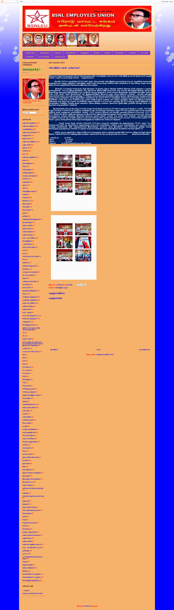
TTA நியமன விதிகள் (29, 392)
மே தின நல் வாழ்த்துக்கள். (30, 318)
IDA (24, 253)
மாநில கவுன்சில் (27, 541)
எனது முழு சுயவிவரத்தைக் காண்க (33, 593)
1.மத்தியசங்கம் (30, 53)
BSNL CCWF (27, 339)
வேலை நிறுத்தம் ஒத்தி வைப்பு (31, 580)
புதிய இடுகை (54, 349)
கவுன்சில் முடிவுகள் (28, 420)
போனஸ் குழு (26, 529)
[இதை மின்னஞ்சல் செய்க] (78, 285)
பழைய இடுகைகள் (144, 349)
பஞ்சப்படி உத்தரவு (27, 485)
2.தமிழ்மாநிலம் (45, 53)
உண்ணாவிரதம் (27, 169)
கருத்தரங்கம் (26, 182)
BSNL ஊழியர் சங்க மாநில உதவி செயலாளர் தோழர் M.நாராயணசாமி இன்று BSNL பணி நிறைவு (33, 343)
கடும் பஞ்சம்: (26, 411)
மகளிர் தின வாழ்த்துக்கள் (30, 297)
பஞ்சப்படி (25, 185)
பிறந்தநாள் (26, 504)
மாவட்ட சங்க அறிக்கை (29, 238)
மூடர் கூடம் (26, 554)
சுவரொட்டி (25, 445)
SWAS (25, 166)
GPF (24, 361)
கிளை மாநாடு (26, 423)
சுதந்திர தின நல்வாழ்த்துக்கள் (31, 219)
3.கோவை (57, 53)
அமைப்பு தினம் (27, 210)
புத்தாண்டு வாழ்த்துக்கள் (30, 291)
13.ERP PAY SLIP (59, 57)
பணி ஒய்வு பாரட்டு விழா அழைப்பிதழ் (33, 488)
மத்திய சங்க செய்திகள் (29, 132)
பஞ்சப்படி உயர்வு (27, 228)
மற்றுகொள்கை (27, 538)
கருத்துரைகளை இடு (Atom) (105, 354)
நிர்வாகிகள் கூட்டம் (28, 482)
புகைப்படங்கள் (27, 287)
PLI (24, 259)
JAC (24, 154)
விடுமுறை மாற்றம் (28, 565)
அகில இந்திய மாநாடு (61, 288)
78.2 (24, 336)
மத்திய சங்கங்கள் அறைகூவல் (31, 535)
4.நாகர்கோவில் (71, 53)
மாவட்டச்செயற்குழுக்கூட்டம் (31, 315)
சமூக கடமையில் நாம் (29, 438)
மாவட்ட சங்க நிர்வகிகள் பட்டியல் (32, 547)
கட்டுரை (25, 414)
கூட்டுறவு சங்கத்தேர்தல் (29, 429)
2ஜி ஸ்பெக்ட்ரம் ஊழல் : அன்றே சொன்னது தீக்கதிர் (31, 329)
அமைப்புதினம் (27, 398)
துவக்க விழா (26, 463)
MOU (24, 188)
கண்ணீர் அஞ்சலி (27, 173)
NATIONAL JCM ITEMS (31, 256)
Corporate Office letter (31, 352)
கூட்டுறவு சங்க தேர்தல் (29, 176)
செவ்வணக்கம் (27, 448)
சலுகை (25, 278)
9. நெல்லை (132, 53)
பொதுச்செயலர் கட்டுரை (29, 523)
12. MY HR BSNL (44, 57)
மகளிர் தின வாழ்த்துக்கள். (30, 300)
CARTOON (26, 348)
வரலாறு (25, 562)
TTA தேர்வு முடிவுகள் (29, 389)
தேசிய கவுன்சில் (27, 225)
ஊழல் (24, 213)
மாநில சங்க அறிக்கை (29, 126)
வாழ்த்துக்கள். (27, 322)
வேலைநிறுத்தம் (27, 241)
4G (24, 333)
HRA (24, 364)
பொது (24, 519)
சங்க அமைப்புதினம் (28, 435)
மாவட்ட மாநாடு (27, 312)
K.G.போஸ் (26, 373)
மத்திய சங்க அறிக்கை (29, 303)
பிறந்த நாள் (26, 501)
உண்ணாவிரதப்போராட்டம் (30, 404)
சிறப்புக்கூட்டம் (27, 201)
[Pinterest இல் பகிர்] (85, 285)
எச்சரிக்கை (26, 269)
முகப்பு (98, 349)
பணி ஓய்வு (26, 493)
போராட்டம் (25, 294)
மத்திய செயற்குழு (28, 306)
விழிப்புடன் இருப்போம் (29, 568)
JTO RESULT (27, 367)
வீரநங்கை (25, 571)
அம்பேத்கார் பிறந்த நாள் (29, 266)
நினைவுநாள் (26, 476)
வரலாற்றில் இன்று (28, 129)
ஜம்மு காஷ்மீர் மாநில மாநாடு (30, 457)
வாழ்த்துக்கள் (27, 135)
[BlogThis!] (80, 285)
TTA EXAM (26, 386)
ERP (24, 358)
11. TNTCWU (29, 57)
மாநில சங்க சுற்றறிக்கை (29, 123)
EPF (24, 355)
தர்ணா (24, 160)
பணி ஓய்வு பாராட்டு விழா (30, 281)
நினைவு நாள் (26, 204)
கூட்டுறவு (25, 426)
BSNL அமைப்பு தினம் (29, 247)
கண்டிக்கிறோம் (27, 417)
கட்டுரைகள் (26, 197)
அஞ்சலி (25, 194)
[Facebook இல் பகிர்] (83, 285)
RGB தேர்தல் (26, 379)
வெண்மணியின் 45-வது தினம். (32, 574)
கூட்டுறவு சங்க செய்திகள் (30, 272)
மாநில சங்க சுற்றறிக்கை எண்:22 (32, 544)
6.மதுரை (96, 53)
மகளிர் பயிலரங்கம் (28, 232)
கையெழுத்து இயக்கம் (29, 432)
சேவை (24, 451)
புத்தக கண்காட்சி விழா (29, 507)
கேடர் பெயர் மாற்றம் (28, 275)
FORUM (25, 151)
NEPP (25, 376)
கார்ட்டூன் (25, 216)
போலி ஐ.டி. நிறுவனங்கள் (30, 532)
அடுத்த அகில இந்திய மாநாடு (31, 395)
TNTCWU (26, 179)
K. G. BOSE (26, 370)
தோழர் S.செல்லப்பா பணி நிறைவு (32, 473)
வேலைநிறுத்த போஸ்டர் (29, 325)
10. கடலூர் (144, 53)
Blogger (87, 606)
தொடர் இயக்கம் (27, 469)
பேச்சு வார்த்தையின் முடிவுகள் (31, 510)
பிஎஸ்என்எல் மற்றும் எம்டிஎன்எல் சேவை (33, 496)
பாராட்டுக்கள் (26, 284)
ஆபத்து (25, 401)
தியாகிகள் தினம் (27, 222)
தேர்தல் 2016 (26, 138)
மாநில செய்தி (26, 309)
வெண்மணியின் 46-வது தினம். (32, 577)
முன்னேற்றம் (26, 551)
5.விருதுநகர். (84, 53)
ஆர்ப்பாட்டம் (26, 148)
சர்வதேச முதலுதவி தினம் (30, 442)
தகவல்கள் (26, 460)
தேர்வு (24, 466)
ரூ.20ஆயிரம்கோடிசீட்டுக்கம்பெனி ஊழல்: (32, 557)
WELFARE (26, 207)
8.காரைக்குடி (119, 53)
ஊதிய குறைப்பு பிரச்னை (30, 407)
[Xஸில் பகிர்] (81, 285)
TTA (24, 383)
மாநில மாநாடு (26, 145)
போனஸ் (25, 526)
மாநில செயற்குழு (27, 235)
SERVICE (26, 263)
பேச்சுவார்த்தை (27, 513)
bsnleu (27, 590)
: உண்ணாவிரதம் (27, 244)
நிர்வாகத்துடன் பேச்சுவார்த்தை (31, 479)
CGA (24, 250)
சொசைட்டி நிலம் (27, 454)
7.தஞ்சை (107, 53)
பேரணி (24, 516)
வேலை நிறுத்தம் (27, 163)
